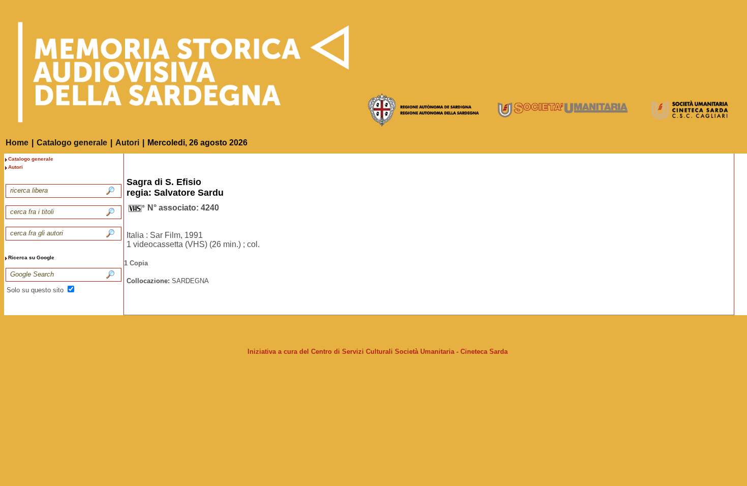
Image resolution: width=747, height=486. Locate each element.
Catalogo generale (72, 142)
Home (17, 142)
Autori (127, 142)
